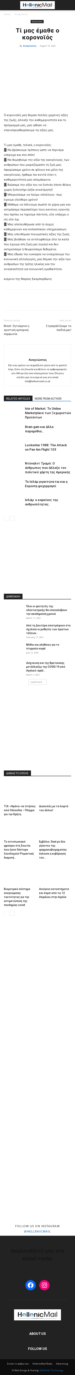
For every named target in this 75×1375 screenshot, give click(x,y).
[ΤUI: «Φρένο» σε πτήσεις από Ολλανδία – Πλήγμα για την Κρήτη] (20, 792)
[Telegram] (52, 303)
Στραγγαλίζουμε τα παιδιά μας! (58, 328)
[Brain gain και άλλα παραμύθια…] (13, 431)
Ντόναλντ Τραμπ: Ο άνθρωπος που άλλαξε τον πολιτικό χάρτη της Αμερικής (47, 467)
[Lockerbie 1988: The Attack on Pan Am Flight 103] (13, 449)
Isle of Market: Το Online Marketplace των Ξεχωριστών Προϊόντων (48, 413)
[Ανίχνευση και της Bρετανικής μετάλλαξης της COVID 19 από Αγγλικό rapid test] (13, 667)
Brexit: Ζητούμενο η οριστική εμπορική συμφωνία (16, 330)
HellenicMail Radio (42, 1363)
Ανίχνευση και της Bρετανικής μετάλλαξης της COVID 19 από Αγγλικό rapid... (45, 666)
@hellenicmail (37, 1231)
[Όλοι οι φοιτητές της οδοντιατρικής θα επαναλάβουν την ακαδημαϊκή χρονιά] (13, 611)
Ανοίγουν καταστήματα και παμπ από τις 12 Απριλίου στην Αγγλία (54, 893)
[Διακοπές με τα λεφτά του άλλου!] (55, 792)
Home (7, 14)
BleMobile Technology (51, 1370)
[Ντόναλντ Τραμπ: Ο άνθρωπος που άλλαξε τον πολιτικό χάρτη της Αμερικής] (13, 467)
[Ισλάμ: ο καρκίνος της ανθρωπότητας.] (13, 504)
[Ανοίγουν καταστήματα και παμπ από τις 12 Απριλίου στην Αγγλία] (55, 875)
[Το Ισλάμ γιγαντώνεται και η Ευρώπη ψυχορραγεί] (13, 486)
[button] (6, 5)
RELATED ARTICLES (18, 398)
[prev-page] (6, 518)
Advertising (62, 1363)
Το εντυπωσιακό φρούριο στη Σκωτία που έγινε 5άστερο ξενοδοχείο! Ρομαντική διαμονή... (19, 849)
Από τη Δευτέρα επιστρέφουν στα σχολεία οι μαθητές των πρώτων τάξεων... (48, 629)
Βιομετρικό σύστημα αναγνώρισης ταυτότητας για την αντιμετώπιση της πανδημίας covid (17, 897)
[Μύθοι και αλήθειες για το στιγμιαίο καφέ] (13, 649)
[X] (16, 303)
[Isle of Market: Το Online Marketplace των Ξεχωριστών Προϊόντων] (13, 413)
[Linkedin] (25, 303)
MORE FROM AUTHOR (48, 398)
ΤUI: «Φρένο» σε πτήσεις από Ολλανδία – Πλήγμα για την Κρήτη (20, 810)
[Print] (43, 303)
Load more (36, 682)
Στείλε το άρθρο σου (18, 1363)
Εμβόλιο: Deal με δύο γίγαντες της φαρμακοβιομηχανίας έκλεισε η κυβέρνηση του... (53, 849)
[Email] (34, 303)
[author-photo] (37, 353)
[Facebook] (8, 303)
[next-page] (12, 518)
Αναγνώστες (21, 14)
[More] (61, 303)
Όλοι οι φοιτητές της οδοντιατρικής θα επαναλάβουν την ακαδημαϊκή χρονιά (46, 610)
